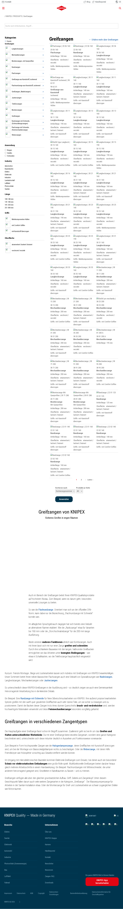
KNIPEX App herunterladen (102, 881)
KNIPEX (9, 16)
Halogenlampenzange (62, 745)
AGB (31, 893)
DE (118, 816)
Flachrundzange (45, 609)
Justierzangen (50, 680)
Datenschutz (21, 893)
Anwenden (116, 26)
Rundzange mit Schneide (32, 698)
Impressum (8, 893)
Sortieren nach (61, 488)
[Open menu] (20, 8)
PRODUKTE (17, 16)
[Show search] (119, 8)
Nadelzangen (106, 676)
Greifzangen (28, 16)
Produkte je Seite (83, 488)
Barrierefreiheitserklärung (78, 893)
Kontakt (92, 816)
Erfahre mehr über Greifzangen (105, 39)
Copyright (41, 893)
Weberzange (89, 749)
